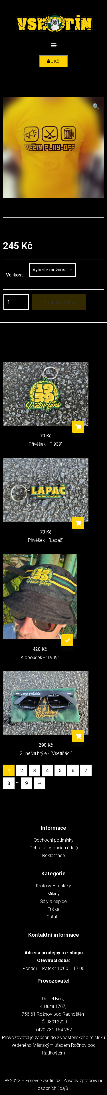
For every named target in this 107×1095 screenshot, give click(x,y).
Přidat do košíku (58, 302)
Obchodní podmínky (54, 840)
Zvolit (67, 640)
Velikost (14, 275)
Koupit (78, 427)
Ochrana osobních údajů (53, 847)
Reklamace (53, 855)
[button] (53, 45)
